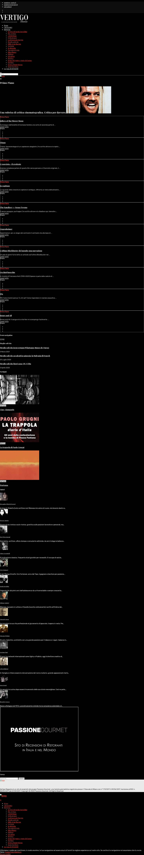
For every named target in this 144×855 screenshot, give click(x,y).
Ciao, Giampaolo (7, 409)
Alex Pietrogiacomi (5, 537)
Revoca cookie (5, 854)
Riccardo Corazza (5, 702)
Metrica (10, 58)
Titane (3, 142)
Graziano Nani (4, 652)
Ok (16, 852)
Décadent (11, 56)
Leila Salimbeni (4, 669)
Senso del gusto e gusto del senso (20, 60)
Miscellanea (12, 52)
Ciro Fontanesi (4, 570)
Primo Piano (4, 117)
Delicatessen (12, 38)
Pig (1, 294)
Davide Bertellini (4, 586)
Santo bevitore (13, 67)
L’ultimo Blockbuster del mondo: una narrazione (21, 250)
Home (6, 25)
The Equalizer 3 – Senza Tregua (13, 207)
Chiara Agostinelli (5, 553)
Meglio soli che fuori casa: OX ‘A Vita (15, 363)
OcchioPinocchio (7, 272)
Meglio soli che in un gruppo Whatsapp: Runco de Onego (24, 347)
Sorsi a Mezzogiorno (15, 65)
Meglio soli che (13, 42)
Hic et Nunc (12, 34)
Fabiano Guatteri (4, 603)
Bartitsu (11, 63)
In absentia (12, 48)
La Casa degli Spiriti (11, 69)
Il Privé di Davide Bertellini (17, 32)
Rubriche (7, 30)
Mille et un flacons (14, 44)
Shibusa (10, 54)
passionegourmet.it (11, 5)
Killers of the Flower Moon (11, 121)
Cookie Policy (10, 852)
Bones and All (6, 315)
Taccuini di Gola (13, 50)
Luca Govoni (3, 685)
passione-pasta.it (10, 3)
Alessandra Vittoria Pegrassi (7, 504)
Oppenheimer (6, 229)
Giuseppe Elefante (5, 636)
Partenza (4, 485)
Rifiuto (19, 852)
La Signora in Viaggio (15, 40)
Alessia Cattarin (4, 520)
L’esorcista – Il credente (10, 164)
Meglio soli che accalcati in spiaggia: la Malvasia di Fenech (25, 356)
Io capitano (5, 186)
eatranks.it (8, 7)
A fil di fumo (12, 36)
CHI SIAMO (8, 27)
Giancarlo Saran (4, 619)
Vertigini (11, 46)
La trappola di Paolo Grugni (12, 447)
